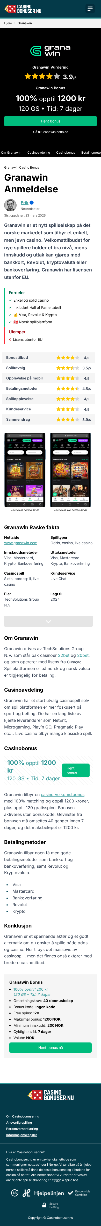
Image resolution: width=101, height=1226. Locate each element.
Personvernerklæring (22, 1129)
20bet (83, 655)
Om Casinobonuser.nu (22, 1116)
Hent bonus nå (50, 1047)
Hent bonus (50, 121)
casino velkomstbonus (62, 794)
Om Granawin (11, 152)
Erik (24, 202)
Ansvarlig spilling (19, 1122)
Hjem (8, 23)
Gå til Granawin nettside (50, 132)
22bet (63, 655)
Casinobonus (65, 152)
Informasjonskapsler (21, 1135)
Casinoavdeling (38, 152)
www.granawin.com (20, 543)
